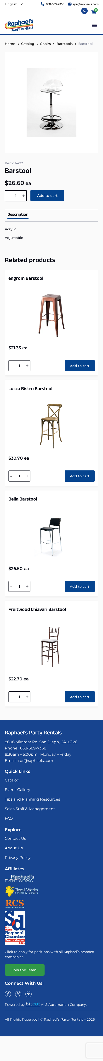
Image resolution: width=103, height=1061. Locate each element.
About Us (14, 848)
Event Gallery (17, 789)
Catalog (27, 44)
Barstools (65, 44)
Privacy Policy (18, 857)
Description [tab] (18, 215)
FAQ (9, 818)
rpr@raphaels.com (35, 760)
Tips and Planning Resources (32, 799)
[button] (94, 25)
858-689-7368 (33, 748)
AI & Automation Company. (64, 1004)
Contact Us (15, 838)
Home (10, 44)
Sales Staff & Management (30, 809)
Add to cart (47, 195)
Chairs (45, 44)
